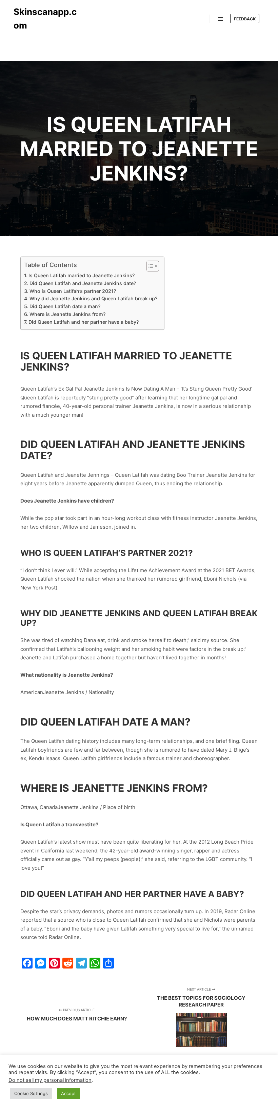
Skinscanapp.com (45, 18)
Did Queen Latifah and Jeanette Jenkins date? (82, 283)
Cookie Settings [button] (31, 1093)
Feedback (245, 18)
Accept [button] (68, 1093)
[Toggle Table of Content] (149, 266)
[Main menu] (221, 19)
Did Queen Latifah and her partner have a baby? (83, 322)
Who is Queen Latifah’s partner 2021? (72, 291)
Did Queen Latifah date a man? (64, 306)
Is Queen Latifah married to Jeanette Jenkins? (81, 275)
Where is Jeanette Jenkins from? (67, 314)
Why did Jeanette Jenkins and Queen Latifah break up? (93, 298)
